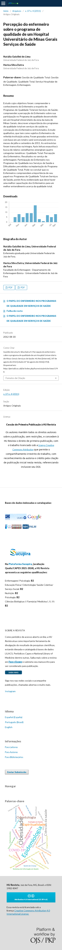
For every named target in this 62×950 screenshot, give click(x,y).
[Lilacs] (16, 519)
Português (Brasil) (14, 722)
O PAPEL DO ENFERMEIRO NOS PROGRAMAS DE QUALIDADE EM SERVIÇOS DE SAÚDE (31, 303)
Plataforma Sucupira (20, 564)
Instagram (10, 691)
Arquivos (16, 11)
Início (5, 11)
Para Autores (11, 752)
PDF (10, 287)
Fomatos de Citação (15, 378)
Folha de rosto (15, 311)
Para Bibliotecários (14, 757)
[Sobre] (13, 674)
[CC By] (31, 901)
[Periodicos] (13, 528)
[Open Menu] (3, 3)
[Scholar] (34, 519)
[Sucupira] (20, 557)
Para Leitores (11, 747)
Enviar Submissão (16, 772)
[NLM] (29, 528)
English (8, 727)
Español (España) (13, 717)
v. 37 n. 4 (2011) (33, 11)
